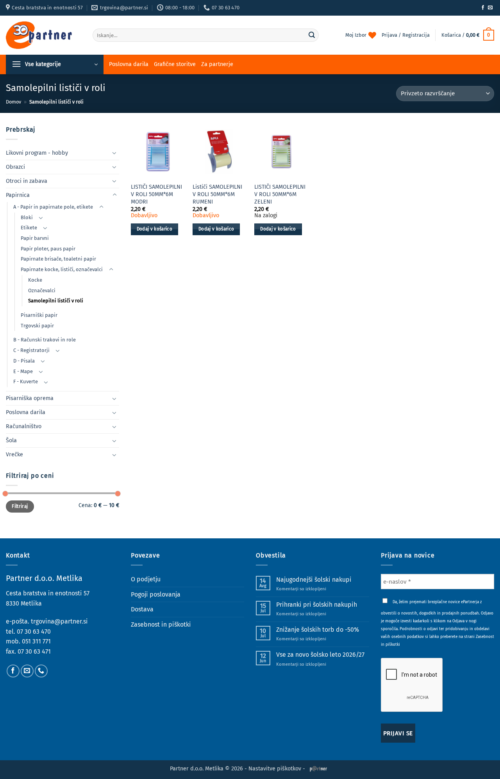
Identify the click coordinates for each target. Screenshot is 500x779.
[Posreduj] (311, 35)
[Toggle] (114, 152)
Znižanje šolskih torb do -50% (317, 629)
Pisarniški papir (39, 315)
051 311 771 (36, 641)
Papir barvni (35, 238)
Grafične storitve (175, 64)
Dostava (142, 609)
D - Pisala (24, 361)
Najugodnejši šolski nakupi (314, 579)
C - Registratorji (31, 350)
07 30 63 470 (34, 631)
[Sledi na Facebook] (482, 8)
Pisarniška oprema (30, 398)
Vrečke (14, 454)
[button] (467, 35)
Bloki (27, 217)
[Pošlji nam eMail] (490, 8)
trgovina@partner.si (59, 621)
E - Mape (23, 371)
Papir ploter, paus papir (48, 249)
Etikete (29, 227)
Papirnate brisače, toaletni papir (58, 259)
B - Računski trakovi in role (44, 340)
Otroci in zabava (26, 181)
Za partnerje (217, 64)
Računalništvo (23, 426)
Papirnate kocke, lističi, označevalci (62, 269)
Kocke (35, 280)
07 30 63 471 (34, 651)
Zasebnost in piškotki (161, 624)
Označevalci (41, 290)
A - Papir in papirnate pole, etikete (53, 207)
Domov (13, 102)
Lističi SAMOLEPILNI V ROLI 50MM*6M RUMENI (217, 194)
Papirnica (18, 195)
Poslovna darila (128, 64)
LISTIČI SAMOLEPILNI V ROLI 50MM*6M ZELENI (279, 194)
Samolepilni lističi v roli (55, 301)
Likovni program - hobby (37, 153)
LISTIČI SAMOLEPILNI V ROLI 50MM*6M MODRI (156, 194)
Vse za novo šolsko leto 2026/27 (320, 654)
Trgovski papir (37, 326)
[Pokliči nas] (41, 671)
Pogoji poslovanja (155, 594)
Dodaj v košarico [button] (155, 229)
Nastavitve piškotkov (274, 768)
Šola (11, 440)
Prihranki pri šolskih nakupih (316, 604)
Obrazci (15, 167)
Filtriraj (20, 506)
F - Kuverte (25, 381)
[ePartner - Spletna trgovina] (43, 35)
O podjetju (146, 579)
